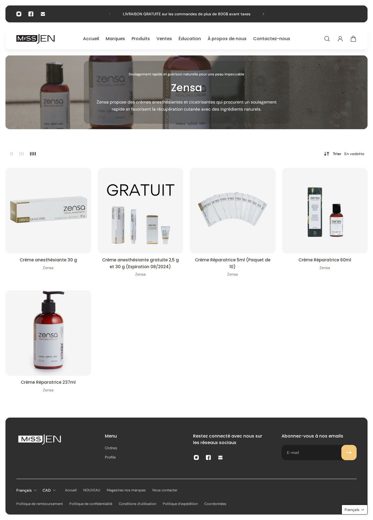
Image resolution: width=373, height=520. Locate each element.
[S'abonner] (349, 452)
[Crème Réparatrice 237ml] (48, 333)
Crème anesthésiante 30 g (48, 260)
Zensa (48, 267)
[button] (354, 509)
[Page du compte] (340, 39)
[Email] (43, 14)
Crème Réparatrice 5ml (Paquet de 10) (232, 263)
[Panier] (353, 39)
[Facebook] (31, 14)
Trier (348, 153)
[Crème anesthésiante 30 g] (48, 211)
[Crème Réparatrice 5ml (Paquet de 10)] (233, 211)
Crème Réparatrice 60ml (324, 260)
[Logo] (35, 39)
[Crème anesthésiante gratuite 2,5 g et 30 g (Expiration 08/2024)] (140, 211)
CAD (47, 490)
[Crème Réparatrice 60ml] (325, 211)
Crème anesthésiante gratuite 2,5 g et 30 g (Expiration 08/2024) (140, 263)
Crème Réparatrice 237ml (48, 382)
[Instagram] (19, 14)
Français (24, 490)
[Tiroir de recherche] (327, 39)
